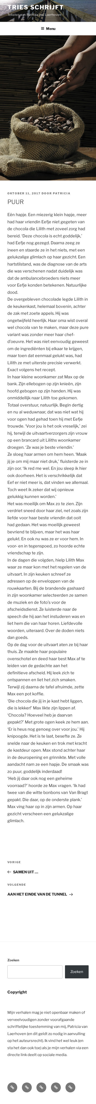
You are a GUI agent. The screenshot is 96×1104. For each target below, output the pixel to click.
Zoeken (13, 960)
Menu (50, 28)
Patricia (62, 193)
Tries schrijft (35, 7)
